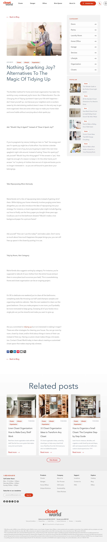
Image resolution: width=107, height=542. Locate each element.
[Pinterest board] (18, 501)
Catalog (93, 478)
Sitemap (71, 521)
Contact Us (77, 481)
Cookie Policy (51, 521)
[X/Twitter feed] (12, 501)
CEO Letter (60, 485)
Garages (32, 3)
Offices (44, 3)
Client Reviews (61, 491)
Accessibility (78, 521)
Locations (77, 478)
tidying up (28, 327)
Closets (20, 3)
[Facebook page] (4, 501)
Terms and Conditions (31, 521)
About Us (72, 3)
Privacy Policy (42, 521)
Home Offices (44, 485)
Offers (93, 485)
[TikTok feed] (10, 501)
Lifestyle (26, 62)
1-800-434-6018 (9, 475)
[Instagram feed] (7, 501)
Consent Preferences (61, 521)
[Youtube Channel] (15, 501)
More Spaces (58, 3)
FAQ (75, 485)
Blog (92, 481)
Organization (35, 62)
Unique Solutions (45, 488)
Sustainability (61, 488)
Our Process (60, 481)
